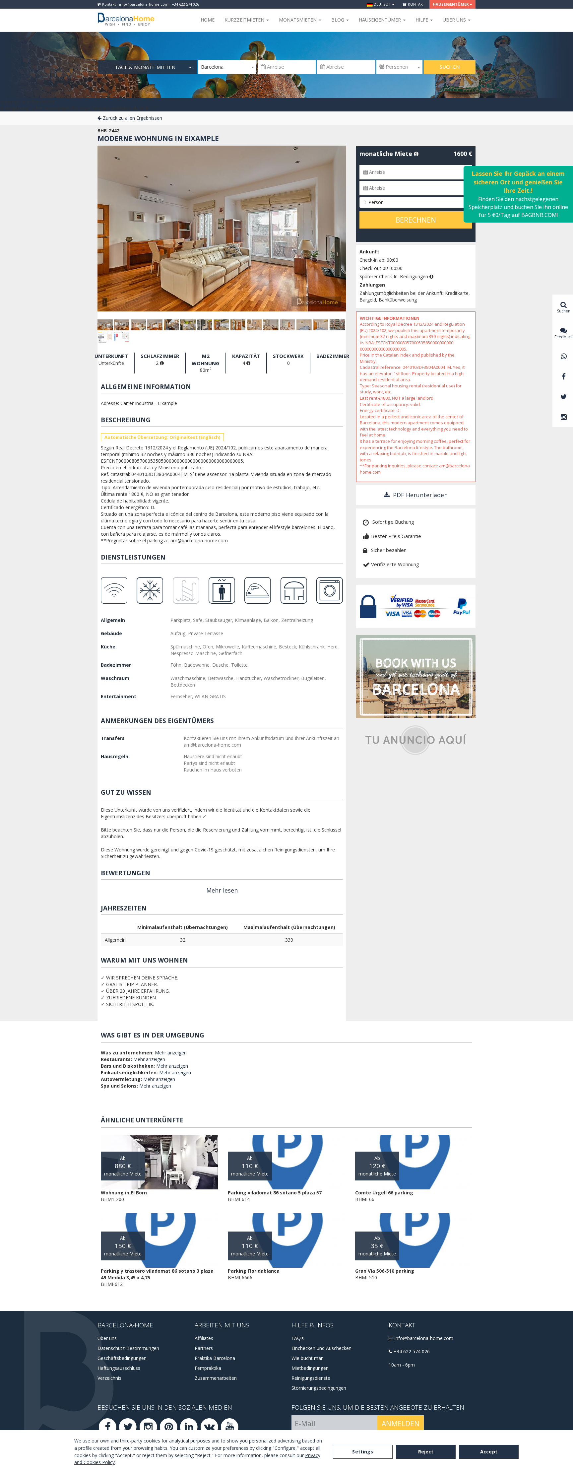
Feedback (563, 337)
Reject (426, 1451)
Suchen (450, 66)
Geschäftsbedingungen (122, 1358)
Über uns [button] (455, 20)
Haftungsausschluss (118, 1368)
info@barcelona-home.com (423, 1338)
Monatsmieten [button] (298, 20)
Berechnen (416, 220)
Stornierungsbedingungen (318, 1388)
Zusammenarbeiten (216, 1378)
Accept (488, 1451)
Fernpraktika (208, 1368)
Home (208, 20)
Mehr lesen (222, 890)
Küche (108, 646)
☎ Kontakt (413, 4)
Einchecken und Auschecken (321, 1348)
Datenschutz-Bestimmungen (128, 1348)
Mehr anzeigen (171, 1052)
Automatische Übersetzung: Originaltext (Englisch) (162, 437)
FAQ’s (297, 1338)
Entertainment (118, 696)
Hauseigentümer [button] (451, 4)
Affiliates (204, 1338)
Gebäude (111, 633)
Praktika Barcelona (215, 1358)
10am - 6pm (402, 1365)
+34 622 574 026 (411, 1351)
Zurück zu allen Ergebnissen (131, 118)
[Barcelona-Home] (126, 15)
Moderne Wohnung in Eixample (158, 138)
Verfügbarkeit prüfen (386, 233)
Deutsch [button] (382, 4)
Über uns (107, 1338)
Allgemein (113, 620)
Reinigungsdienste (310, 1378)
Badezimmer (116, 665)
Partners (204, 1348)
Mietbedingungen (310, 1368)
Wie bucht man (307, 1358)
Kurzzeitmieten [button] (245, 20)
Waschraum (115, 678)
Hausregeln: (115, 756)
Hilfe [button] (422, 20)
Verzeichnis (109, 1378)
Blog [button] (338, 20)
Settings (362, 1451)
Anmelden (400, 1423)
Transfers (113, 738)
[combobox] (227, 67)
